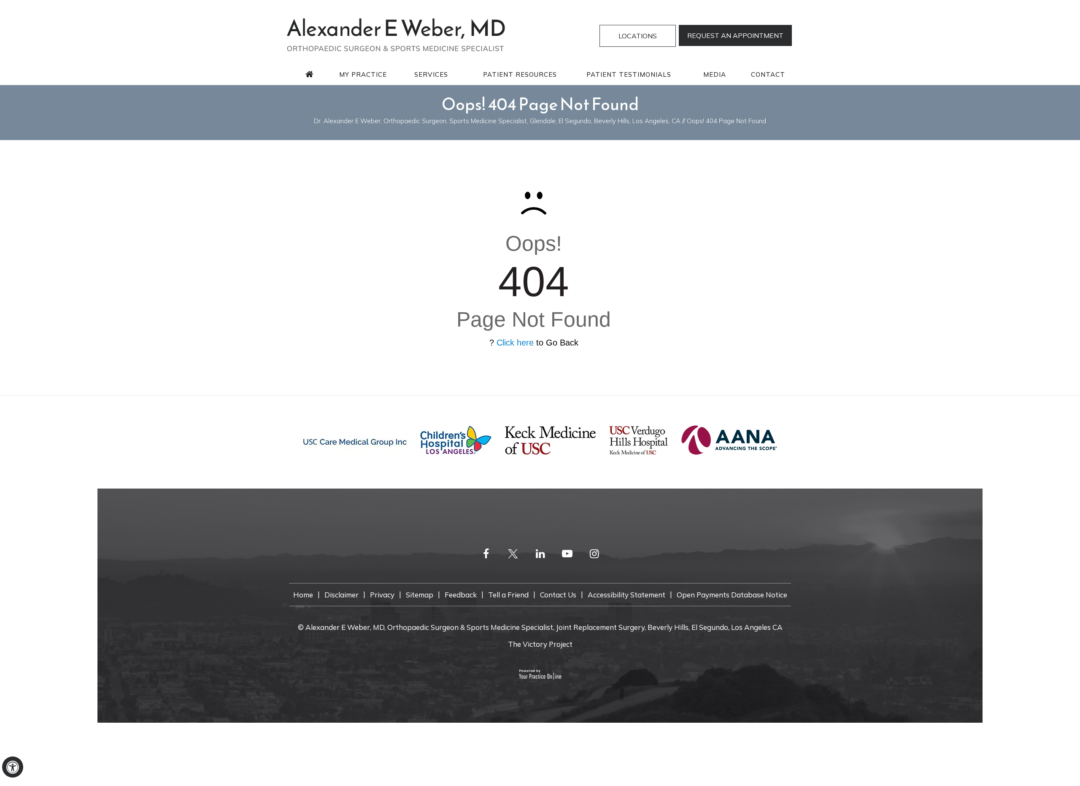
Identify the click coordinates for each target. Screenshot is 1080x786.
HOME (309, 74)
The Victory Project (540, 644)
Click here (515, 342)
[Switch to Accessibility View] (12, 767)
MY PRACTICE (363, 74)
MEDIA (714, 74)
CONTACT (768, 74)
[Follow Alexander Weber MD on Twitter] (513, 554)
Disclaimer (341, 594)
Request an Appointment (735, 35)
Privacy (382, 594)
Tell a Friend (508, 594)
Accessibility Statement (626, 594)
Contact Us (558, 594)
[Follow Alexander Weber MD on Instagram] (594, 554)
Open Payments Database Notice (732, 594)
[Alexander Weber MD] (396, 34)
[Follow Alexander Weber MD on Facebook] (486, 554)
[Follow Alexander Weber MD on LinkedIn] (540, 554)
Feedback (461, 594)
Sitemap (419, 594)
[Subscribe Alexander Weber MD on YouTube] (567, 554)
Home (303, 594)
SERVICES (431, 74)
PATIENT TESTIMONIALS (628, 74)
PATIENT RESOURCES (520, 74)
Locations (637, 36)
